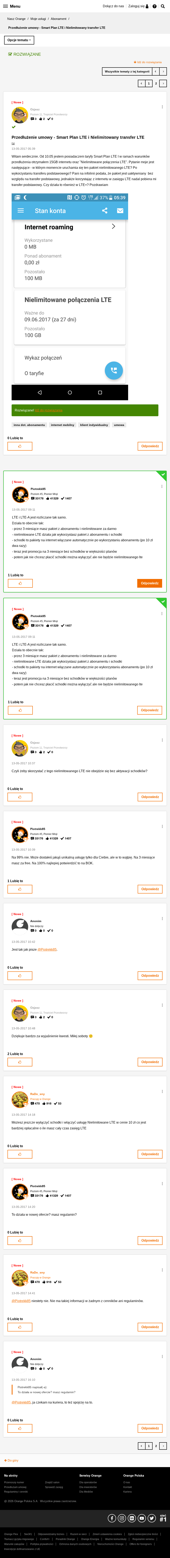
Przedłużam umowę (15, 1487)
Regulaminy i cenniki (16, 1491)
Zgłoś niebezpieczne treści (143, 1534)
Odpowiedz (150, 446)
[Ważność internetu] (156, 71)
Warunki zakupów (14, 1544)
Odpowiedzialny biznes (51, 1534)
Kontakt (127, 1487)
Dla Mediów (86, 1491)
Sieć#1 (28, 1534)
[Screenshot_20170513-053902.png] (70, 296)
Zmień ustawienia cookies (107, 1534)
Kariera (127, 1491)
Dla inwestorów (88, 1487)
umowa (119, 425)
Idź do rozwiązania (149, 62)
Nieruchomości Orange (110, 1544)
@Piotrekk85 (47, 949)
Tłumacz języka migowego (19, 1539)
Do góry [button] (13, 1460)
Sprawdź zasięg (54, 1487)
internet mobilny (62, 425)
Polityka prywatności (41, 1544)
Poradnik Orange (65, 1539)
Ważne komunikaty (115, 1539)
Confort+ (45, 1539)
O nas (126, 1482)
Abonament (58, 18)
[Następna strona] (163, 83)
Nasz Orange (16, 18)
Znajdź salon (52, 1482)
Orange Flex (11, 1534)
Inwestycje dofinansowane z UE (22, 1549)
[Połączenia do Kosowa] (163, 71)
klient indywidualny (94, 425)
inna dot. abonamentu (29, 425)
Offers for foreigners (141, 1544)
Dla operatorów (88, 1482)
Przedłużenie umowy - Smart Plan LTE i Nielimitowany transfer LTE (78, 137)
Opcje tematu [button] (17, 40)
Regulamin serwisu (143, 1539)
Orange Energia (90, 1539)
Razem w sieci (78, 1534)
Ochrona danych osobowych (75, 1544)
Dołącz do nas (113, 6)
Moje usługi (38, 18)
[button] (162, 107)
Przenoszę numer (14, 1482)
